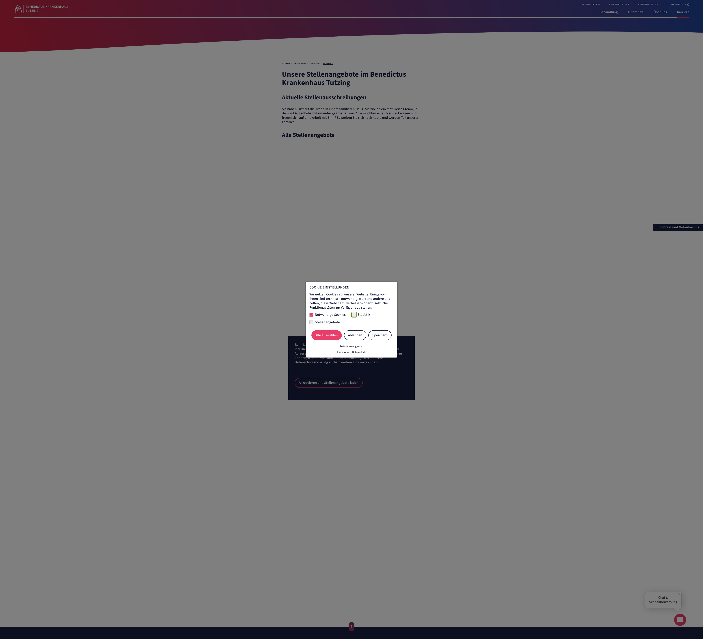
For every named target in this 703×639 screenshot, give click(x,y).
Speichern (380, 335)
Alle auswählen (326, 335)
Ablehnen (355, 335)
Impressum (343, 352)
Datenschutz (359, 352)
